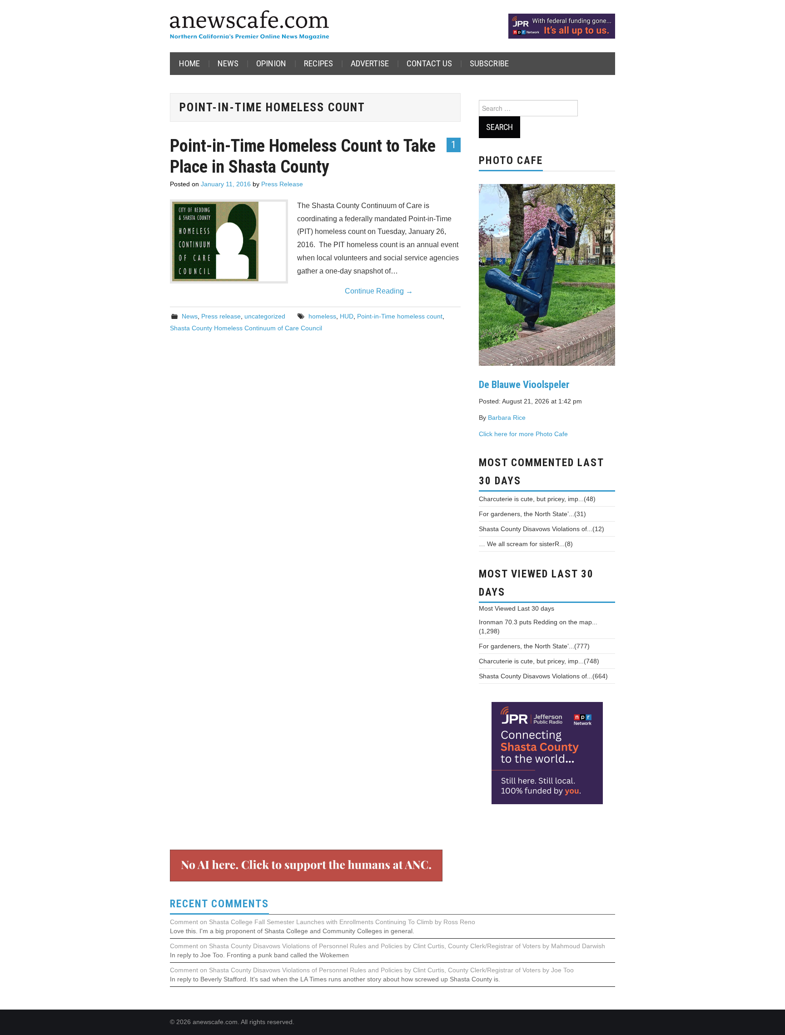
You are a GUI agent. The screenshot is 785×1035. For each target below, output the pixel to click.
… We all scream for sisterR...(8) (526, 543)
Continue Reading (379, 291)
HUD (346, 316)
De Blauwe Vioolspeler (524, 384)
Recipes (318, 63)
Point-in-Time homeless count (399, 316)
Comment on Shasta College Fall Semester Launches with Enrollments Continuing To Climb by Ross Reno (322, 922)
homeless (322, 316)
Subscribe (489, 63)
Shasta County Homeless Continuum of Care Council (246, 328)
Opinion (271, 63)
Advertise (370, 63)
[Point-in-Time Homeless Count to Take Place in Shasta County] (229, 241)
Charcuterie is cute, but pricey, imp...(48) (537, 499)
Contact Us (429, 63)
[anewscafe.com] (249, 26)
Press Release (282, 184)
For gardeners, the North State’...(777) (534, 646)
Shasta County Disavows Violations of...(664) (543, 676)
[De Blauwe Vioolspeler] (547, 274)
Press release (221, 316)
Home (189, 63)
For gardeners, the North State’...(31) (532, 514)
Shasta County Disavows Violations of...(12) (541, 528)
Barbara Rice (507, 417)
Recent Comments (219, 904)
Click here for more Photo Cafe (523, 434)
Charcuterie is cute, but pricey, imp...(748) (539, 661)
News (228, 63)
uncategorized (264, 316)
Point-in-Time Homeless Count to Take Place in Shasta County (303, 156)
